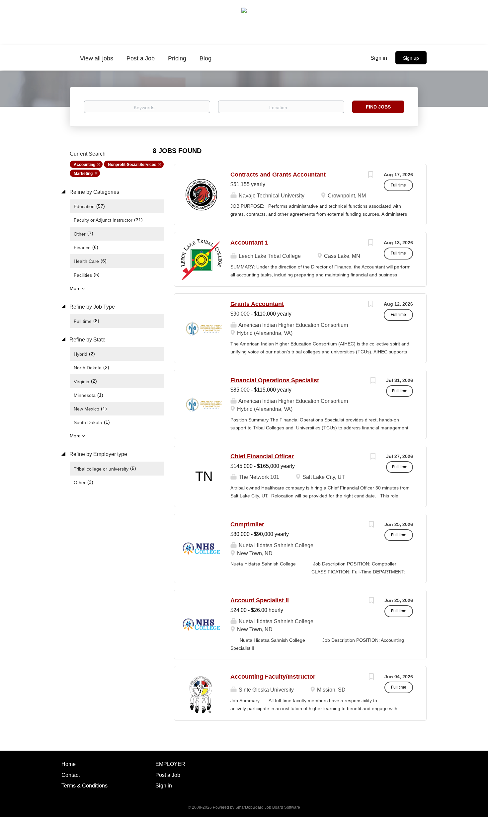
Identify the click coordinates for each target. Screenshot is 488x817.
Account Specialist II (259, 600)
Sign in (378, 58)
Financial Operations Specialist (274, 380)
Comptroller (247, 524)
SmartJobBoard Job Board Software (267, 807)
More (75, 288)
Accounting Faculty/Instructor (272, 676)
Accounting (84, 164)
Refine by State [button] (87, 339)
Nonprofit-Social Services (132, 164)
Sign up (411, 58)
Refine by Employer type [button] (97, 454)
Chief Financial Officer (262, 456)
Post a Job (167, 775)
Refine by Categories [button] (93, 192)
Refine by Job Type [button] (91, 307)
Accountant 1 (249, 242)
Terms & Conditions (84, 785)
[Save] (370, 175)
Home (68, 764)
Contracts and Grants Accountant (278, 174)
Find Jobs (378, 107)
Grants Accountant (257, 304)
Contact (70, 775)
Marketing (83, 173)
